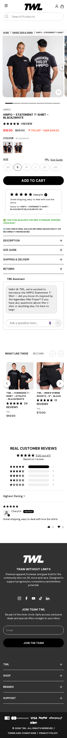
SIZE (33, 159)
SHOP (7, 675)
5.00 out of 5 (43, 455)
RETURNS (8, 268)
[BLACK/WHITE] (7, 147)
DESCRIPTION (11, 240)
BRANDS (8, 687)
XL (44, 167)
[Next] (62, 67)
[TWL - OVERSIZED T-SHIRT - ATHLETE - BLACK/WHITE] (20, 376)
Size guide (10, 250)
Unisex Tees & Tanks (22, 32)
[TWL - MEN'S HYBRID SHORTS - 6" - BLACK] (50, 376)
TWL (6, 664)
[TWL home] (33, 7)
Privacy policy (48, 733)
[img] (10, 506)
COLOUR (16, 138)
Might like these (16, 353)
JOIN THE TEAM (33, 643)
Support (9, 698)
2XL (55, 167)
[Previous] (7, 383)
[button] (11, 123)
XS (8, 167)
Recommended (42, 353)
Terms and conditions (22, 733)
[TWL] (33, 559)
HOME (6, 32)
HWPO (7, 109)
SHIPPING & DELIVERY (16, 259)
